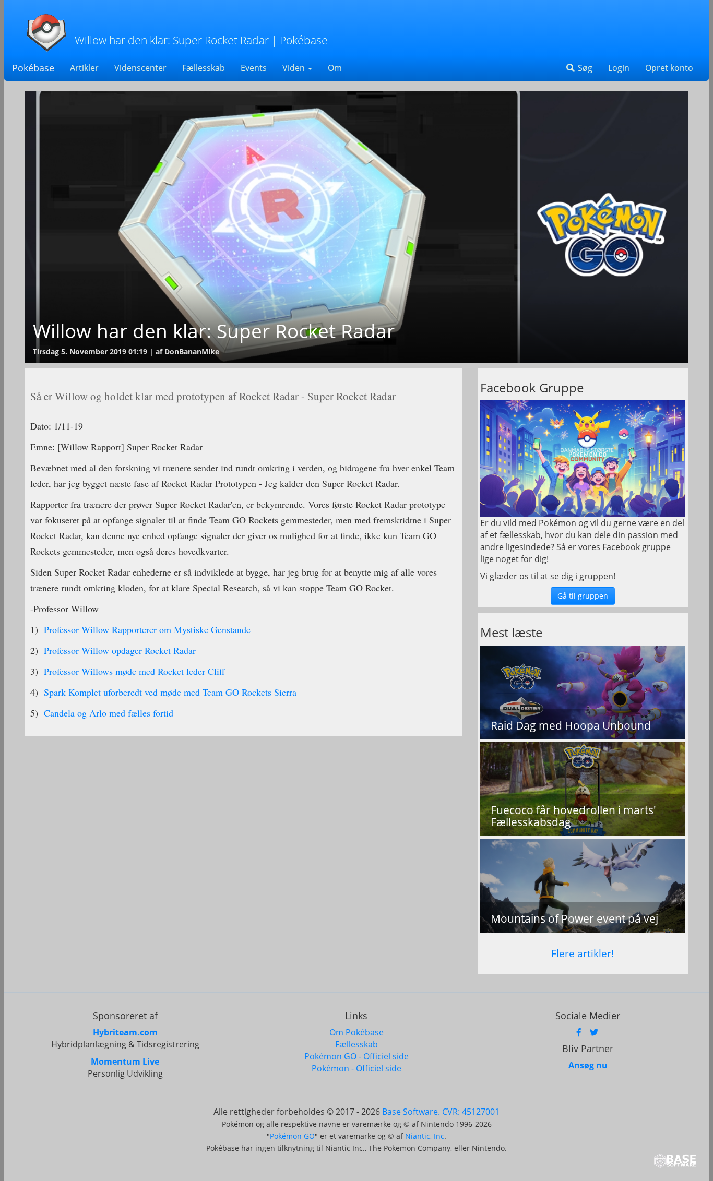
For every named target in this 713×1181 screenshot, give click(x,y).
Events (254, 68)
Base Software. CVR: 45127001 (441, 1111)
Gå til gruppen (582, 596)
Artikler (84, 68)
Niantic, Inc (424, 1136)
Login (618, 68)
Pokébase (33, 68)
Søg (584, 68)
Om (335, 68)
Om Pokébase (356, 1032)
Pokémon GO (292, 1136)
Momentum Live (125, 1061)
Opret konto (669, 68)
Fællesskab (203, 68)
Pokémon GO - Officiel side (356, 1056)
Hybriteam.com (125, 1032)
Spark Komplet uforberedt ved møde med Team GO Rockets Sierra (168, 692)
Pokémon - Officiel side (356, 1068)
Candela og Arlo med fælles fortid (107, 713)
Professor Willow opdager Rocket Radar (118, 650)
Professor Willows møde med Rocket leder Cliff (133, 671)
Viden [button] (294, 68)
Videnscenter (140, 68)
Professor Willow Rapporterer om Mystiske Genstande (146, 629)
